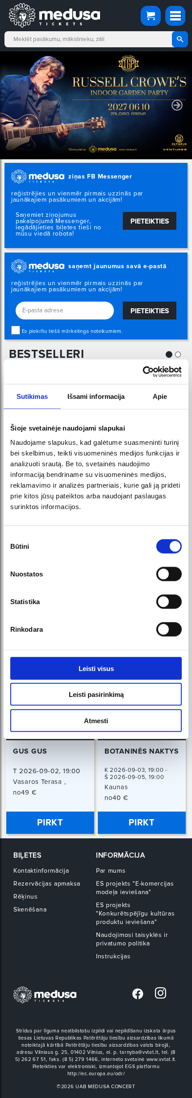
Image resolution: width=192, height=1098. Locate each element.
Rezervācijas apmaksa (46, 883)
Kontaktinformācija (41, 870)
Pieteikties (149, 221)
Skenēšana (29, 909)
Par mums (111, 870)
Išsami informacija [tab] (96, 396)
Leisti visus (96, 668)
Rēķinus (25, 896)
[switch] (169, 574)
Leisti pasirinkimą (96, 694)
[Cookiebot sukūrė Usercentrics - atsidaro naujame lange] (143, 371)
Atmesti (96, 720)
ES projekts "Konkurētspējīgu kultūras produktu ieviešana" (135, 913)
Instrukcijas (113, 956)
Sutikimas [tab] (32, 396)
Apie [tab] (160, 396)
